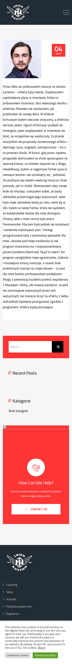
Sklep (9, 592)
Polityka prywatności (19, 606)
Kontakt (11, 599)
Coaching (11, 585)
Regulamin (12, 614)
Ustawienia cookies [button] (17, 655)
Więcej (42, 647)
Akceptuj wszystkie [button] (45, 655)
